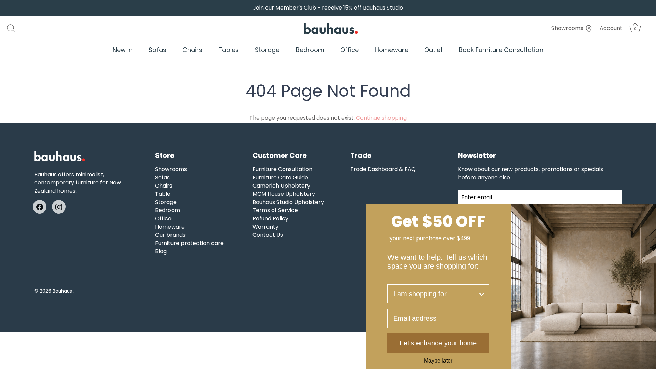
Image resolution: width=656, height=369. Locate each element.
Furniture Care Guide (280, 177)
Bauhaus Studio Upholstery (288, 202)
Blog (161, 251)
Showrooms (568, 28)
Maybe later (438, 361)
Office (349, 49)
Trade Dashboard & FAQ (383, 169)
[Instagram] (58, 206)
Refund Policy (270, 218)
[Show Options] (482, 294)
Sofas (157, 49)
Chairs (192, 49)
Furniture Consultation (282, 169)
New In (123, 49)
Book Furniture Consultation (501, 49)
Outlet (433, 49)
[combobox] (435, 294)
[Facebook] (39, 206)
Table (162, 194)
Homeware (391, 49)
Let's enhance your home (438, 343)
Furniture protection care (189, 243)
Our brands (170, 235)
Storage (267, 49)
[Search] (14, 28)
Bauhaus (63, 291)
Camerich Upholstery (281, 186)
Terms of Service (275, 210)
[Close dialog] (648, 212)
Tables (228, 49)
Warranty (265, 227)
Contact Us (267, 235)
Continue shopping (381, 118)
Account (611, 28)
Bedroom (310, 49)
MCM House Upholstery (283, 194)
